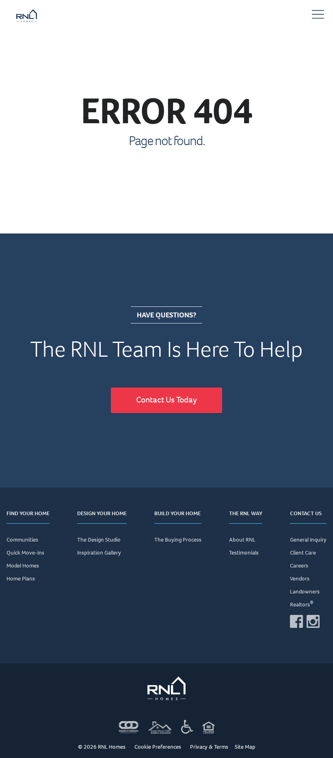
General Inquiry (308, 540)
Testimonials (244, 553)
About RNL (242, 540)
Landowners (305, 591)
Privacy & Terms (209, 747)
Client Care (303, 553)
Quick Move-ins (25, 553)
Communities (22, 540)
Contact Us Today (166, 399)
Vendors (299, 578)
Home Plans (20, 578)
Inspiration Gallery (99, 553)
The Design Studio (99, 540)
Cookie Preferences (157, 747)
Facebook (296, 621)
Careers (299, 566)
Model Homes (22, 566)
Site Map (245, 747)
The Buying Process (177, 540)
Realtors (302, 604)
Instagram (313, 621)
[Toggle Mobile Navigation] (318, 16)
